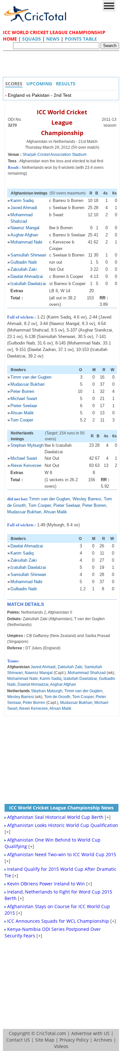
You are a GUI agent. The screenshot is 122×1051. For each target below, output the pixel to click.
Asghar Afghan (24, 234)
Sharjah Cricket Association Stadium (54, 154)
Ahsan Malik (22, 412)
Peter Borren (22, 391)
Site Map (44, 1040)
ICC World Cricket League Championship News (61, 808)
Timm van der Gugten (30, 377)
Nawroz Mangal (24, 227)
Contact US (18, 1040)
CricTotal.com (51, 1033)
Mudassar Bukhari (27, 384)
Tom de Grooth (57, 696)
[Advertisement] (63, 65)
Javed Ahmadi (23, 207)
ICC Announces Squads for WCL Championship (58, 921)
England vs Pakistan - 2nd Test (39, 95)
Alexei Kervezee (25, 465)
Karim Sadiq (22, 200)
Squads (31, 39)
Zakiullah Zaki (23, 269)
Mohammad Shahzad (87, 672)
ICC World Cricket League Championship (62, 122)
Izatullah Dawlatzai (28, 283)
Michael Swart (23, 398)
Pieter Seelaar (23, 405)
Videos (61, 1046)
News (53, 39)
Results (65, 84)
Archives (103, 1040)
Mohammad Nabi (26, 242)
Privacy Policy (74, 1040)
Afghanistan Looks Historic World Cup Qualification (62, 825)
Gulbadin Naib (23, 262)
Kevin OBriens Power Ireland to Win (46, 884)
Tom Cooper (21, 420)
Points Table (81, 39)
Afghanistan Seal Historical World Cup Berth (55, 817)
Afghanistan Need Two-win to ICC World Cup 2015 (61, 854)
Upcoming (39, 84)
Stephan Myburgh (27, 445)
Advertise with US (90, 1033)
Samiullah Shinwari (28, 255)
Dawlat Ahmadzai (26, 276)
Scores (13, 84)
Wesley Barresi (87, 498)
